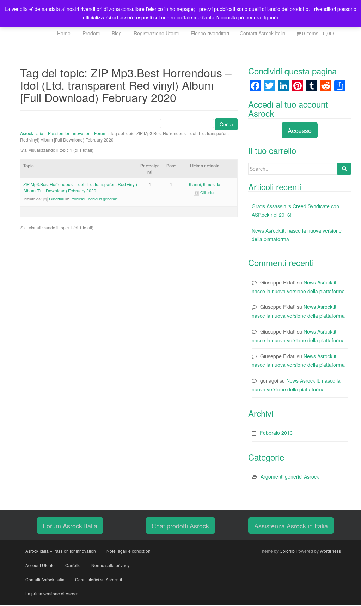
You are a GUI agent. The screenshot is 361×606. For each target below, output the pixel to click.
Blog (116, 33)
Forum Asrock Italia (70, 525)
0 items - (318, 33)
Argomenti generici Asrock (290, 476)
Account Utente (40, 565)
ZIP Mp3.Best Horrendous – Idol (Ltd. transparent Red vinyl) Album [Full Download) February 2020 (80, 187)
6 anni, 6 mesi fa (204, 184)
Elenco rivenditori (209, 33)
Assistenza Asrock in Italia (291, 525)
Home (63, 33)
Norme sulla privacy (110, 565)
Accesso (300, 130)
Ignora (271, 17)
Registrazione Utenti (155, 33)
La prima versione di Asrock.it (53, 593)
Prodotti (90, 33)
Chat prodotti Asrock (180, 525)
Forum (100, 133)
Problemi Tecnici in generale (94, 199)
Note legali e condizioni (129, 551)
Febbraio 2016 (276, 432)
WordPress (330, 551)
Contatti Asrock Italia (263, 33)
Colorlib (287, 551)
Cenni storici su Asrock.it (98, 579)
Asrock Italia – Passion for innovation (55, 133)
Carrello (73, 565)
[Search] (344, 169)
